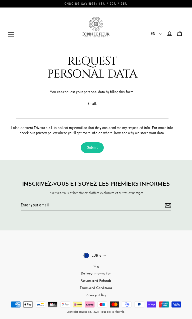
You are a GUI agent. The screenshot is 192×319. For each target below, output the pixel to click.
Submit (92, 147)
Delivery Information (96, 273)
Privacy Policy (96, 295)
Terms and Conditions (96, 288)
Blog (96, 266)
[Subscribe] (167, 205)
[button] (154, 34)
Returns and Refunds (95, 280)
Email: (92, 103)
